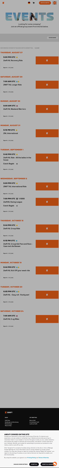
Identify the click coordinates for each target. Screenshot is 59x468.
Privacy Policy (31, 457)
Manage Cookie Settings (21, 464)
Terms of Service (44, 457)
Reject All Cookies (47, 464)
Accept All (34, 464)
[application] (55, 464)
